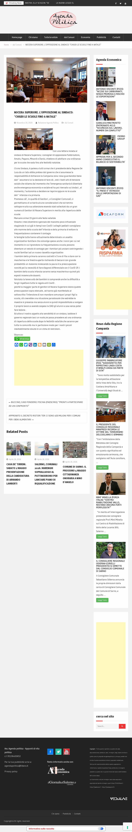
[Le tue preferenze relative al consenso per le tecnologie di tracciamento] (127, 827)
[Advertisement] (48, 368)
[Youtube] (125, 3)
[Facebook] (116, 3)
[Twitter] (121, 3)
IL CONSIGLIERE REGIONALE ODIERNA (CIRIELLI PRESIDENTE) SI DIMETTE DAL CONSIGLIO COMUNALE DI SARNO (110, 566)
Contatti (116, 37)
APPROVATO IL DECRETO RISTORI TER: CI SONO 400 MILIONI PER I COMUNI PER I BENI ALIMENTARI (44, 417)
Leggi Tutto (102, 396)
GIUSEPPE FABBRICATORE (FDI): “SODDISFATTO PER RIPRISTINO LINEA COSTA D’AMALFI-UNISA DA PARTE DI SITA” (109, 365)
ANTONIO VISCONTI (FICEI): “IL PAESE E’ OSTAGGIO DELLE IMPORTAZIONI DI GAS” (109, 192)
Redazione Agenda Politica (48, 123)
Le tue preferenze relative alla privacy (77, 828)
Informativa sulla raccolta (41, 828)
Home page (17, 37)
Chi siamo (33, 37)
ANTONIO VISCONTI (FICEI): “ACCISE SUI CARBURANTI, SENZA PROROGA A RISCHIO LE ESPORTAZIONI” (110, 93)
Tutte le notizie (50, 37)
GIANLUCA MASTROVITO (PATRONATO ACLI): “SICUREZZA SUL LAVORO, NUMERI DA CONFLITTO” (109, 126)
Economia (85, 37)
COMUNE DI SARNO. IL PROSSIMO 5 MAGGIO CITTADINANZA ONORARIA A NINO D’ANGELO (74, 474)
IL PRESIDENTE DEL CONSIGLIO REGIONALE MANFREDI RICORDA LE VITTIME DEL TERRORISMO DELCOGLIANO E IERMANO (109, 429)
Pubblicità (101, 37)
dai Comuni (69, 37)
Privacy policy (11, 771)
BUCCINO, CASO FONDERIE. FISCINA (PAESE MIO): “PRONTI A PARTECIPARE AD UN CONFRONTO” (46, 404)
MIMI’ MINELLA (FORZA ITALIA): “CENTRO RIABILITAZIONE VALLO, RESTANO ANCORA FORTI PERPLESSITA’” (109, 502)
